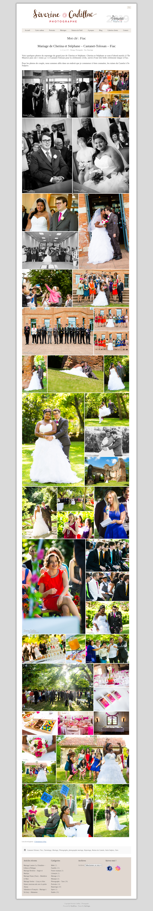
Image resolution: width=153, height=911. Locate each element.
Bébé (52, 865)
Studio (53, 892)
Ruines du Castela (98, 850)
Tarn (116, 850)
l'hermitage (47, 850)
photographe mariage (76, 850)
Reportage (90, 50)
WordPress (74, 906)
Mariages (63, 30)
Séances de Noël (76, 30)
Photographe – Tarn (57, 881)
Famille (53, 868)
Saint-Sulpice (109, 850)
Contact (125, 30)
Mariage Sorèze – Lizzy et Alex (34, 881)
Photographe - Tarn (81, 50)
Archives (81, 865)
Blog (100, 30)
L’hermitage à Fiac (40, 841)
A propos (91, 30)
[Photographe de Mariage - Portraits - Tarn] (76, 24)
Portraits (52, 30)
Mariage (72, 50)
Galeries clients (113, 30)
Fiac (41, 850)
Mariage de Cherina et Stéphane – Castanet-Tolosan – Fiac (77, 46)
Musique (54, 879)
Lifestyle (54, 873)
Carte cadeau (39, 30)
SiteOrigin (87, 906)
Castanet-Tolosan (33, 850)
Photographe (63, 850)
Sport (53, 889)
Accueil (27, 30)
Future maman (56, 871)
